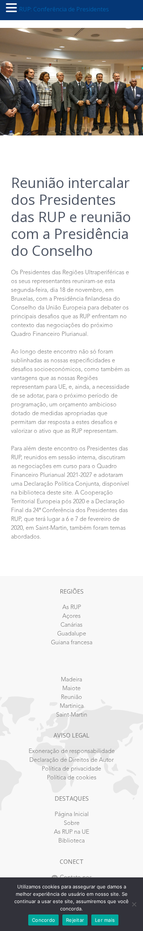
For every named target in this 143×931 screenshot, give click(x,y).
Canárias (71, 625)
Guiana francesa (71, 643)
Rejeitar (75, 920)
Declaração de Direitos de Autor (71, 760)
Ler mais (105, 920)
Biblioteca (71, 841)
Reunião (71, 697)
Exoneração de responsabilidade (72, 751)
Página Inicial (72, 815)
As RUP (71, 608)
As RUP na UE (71, 832)
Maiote (71, 689)
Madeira (71, 680)
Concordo (43, 920)
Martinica (72, 706)
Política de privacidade (71, 769)
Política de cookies (71, 778)
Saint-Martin (71, 715)
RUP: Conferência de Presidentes (64, 9)
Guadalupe (71, 634)
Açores (71, 616)
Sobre (72, 823)
